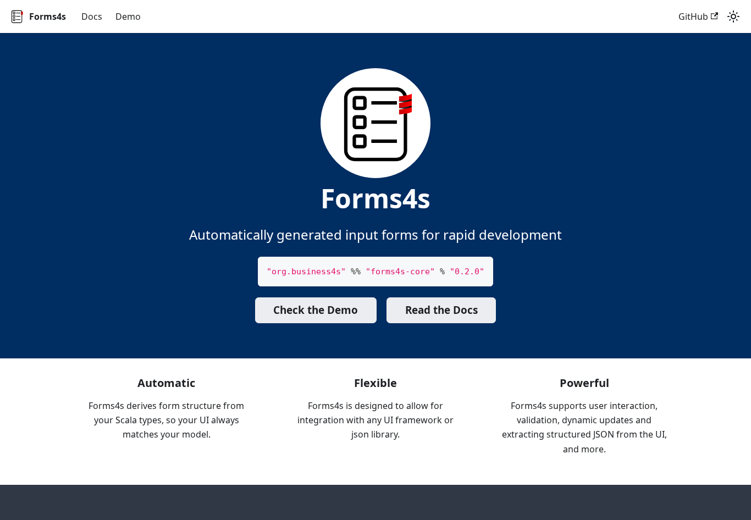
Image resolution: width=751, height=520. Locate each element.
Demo (128, 16)
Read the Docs (441, 310)
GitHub (693, 16)
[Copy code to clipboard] (480, 270)
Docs (91, 16)
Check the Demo (315, 310)
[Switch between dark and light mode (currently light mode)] (733, 16)
